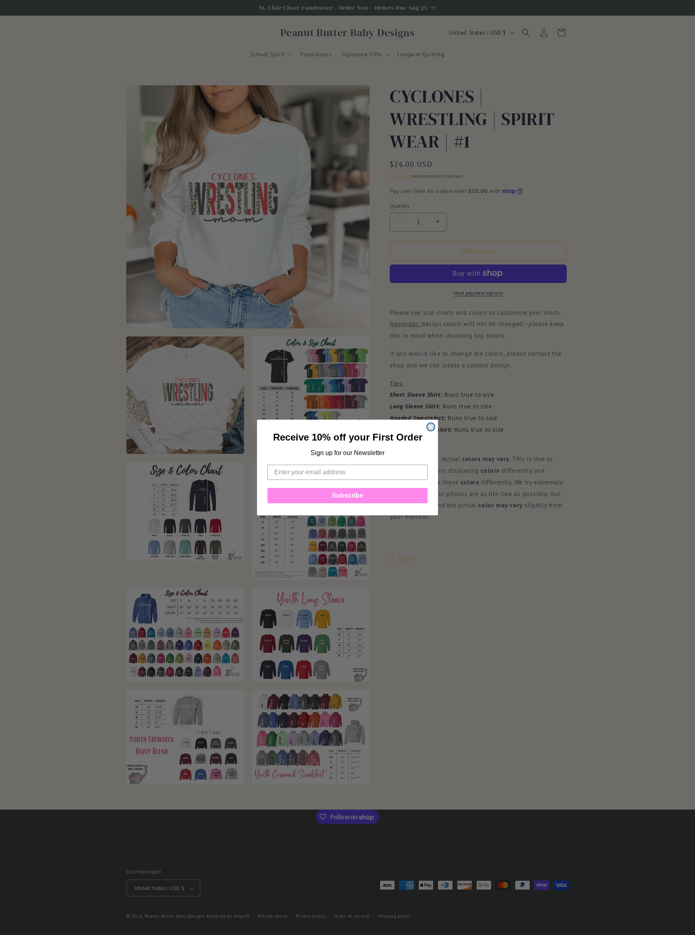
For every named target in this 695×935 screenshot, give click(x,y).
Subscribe (347, 495)
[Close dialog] (431, 427)
